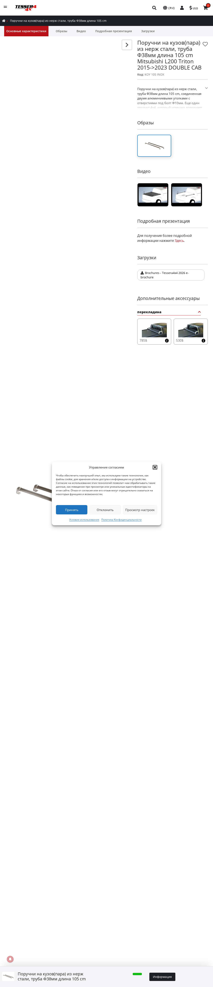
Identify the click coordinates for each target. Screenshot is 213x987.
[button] (155, 467)
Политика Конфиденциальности (121, 519)
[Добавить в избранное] (205, 44)
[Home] (3, 21)
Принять (71, 510)
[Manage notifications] (10, 959)
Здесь (179, 240)
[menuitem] (154, 8)
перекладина (149, 312)
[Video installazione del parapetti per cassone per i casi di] (152, 195)
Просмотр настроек (140, 510)
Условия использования (84, 519)
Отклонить (105, 510)
